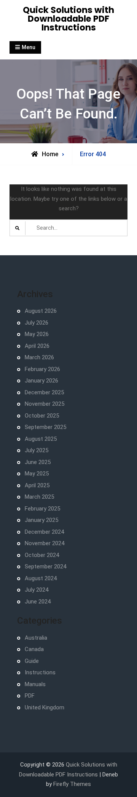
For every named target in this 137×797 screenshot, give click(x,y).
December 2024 (44, 531)
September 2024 (45, 566)
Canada (34, 649)
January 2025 (41, 520)
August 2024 (41, 578)
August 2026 (41, 310)
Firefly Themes (72, 784)
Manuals (35, 684)
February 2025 (42, 508)
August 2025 (41, 438)
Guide (32, 661)
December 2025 (44, 392)
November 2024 (44, 543)
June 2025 (38, 462)
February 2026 (42, 369)
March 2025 (39, 496)
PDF (30, 695)
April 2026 (37, 345)
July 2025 (36, 450)
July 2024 (36, 589)
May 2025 (37, 473)
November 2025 (44, 403)
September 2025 (45, 427)
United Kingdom (44, 707)
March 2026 (39, 357)
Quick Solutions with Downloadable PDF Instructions (68, 19)
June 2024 (38, 601)
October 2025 (42, 415)
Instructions (40, 672)
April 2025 (37, 485)
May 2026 (37, 334)
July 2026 (36, 322)
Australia (36, 637)
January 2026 (41, 380)
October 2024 (42, 555)
